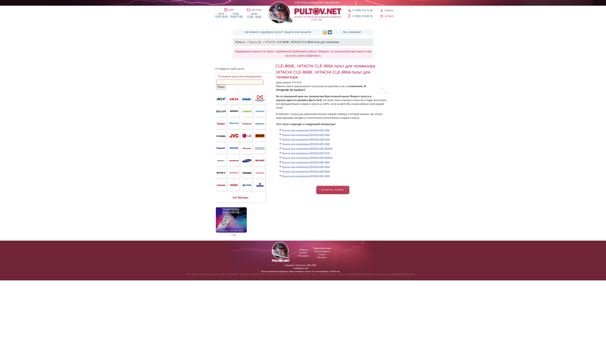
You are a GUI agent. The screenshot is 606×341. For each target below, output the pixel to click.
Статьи (322, 254)
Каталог (303, 253)
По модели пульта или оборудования (239, 76)
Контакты (322, 257)
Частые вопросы (322, 251)
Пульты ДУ (255, 42)
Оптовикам (303, 256)
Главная (303, 250)
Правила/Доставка (322, 248)
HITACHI (270, 42)
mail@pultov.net (300, 268)
